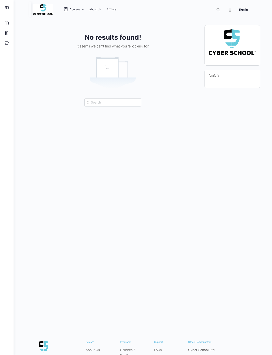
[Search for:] (112, 102)
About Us (95, 9)
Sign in (243, 9)
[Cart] (230, 9)
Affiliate (111, 9)
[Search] (218, 10)
